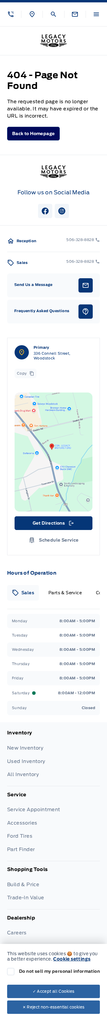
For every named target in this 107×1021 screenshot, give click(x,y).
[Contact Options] (75, 14)
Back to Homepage (33, 133)
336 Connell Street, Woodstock (52, 355)
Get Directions (53, 525)
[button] (10, 14)
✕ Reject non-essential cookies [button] (54, 1007)
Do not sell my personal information (59, 971)
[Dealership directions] (53, 452)
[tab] (23, 593)
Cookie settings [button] (71, 959)
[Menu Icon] (96, 14)
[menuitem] (53, 757)
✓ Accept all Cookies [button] (54, 991)
